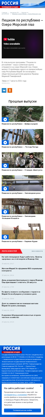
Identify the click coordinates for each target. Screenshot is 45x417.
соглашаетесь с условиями (15, 395)
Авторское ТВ (14, 12)
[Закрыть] (40, 386)
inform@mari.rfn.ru (35, 373)
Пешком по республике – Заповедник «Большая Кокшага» (19, 217)
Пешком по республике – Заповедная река (21, 193)
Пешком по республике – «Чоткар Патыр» (20, 147)
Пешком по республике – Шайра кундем (20, 124)
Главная (4, 12)
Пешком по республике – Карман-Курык (20, 241)
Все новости (37, 251)
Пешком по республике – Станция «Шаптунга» (22, 170)
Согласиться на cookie (22, 410)
